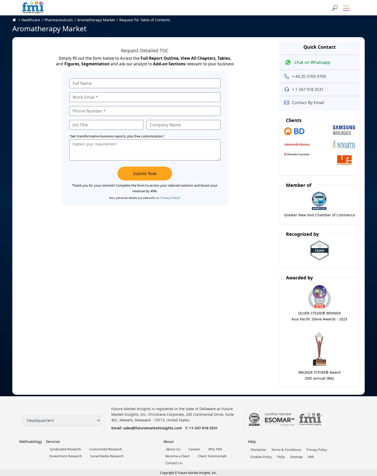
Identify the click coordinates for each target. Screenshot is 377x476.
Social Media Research (107, 456)
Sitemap (296, 456)
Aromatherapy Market (96, 19)
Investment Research (65, 456)
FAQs (281, 456)
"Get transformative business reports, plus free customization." (117, 136)
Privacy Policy (316, 449)
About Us (173, 449)
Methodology (30, 441)
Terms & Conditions (286, 449)
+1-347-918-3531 (203, 428)
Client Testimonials (212, 456)
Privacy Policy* (171, 198)
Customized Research (105, 449)
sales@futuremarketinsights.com (152, 428)
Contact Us (173, 463)
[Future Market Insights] (33, 7)
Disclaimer (258, 449)
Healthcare (30, 19)
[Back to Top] (364, 432)
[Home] (16, 19)
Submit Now (144, 173)
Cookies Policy (261, 456)
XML (311, 456)
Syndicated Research (65, 449)
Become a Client (177, 456)
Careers (194, 449)
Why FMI (215, 449)
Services (53, 441)
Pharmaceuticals (58, 19)
